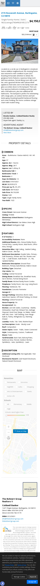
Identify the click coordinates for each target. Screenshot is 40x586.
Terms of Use (21, 565)
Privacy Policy (9, 565)
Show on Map (21, 431)
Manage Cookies (19, 577)
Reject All (33, 577)
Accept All (32, 582)
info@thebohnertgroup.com (13, 130)
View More (7, 132)
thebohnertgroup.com (10, 521)
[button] (2, 584)
